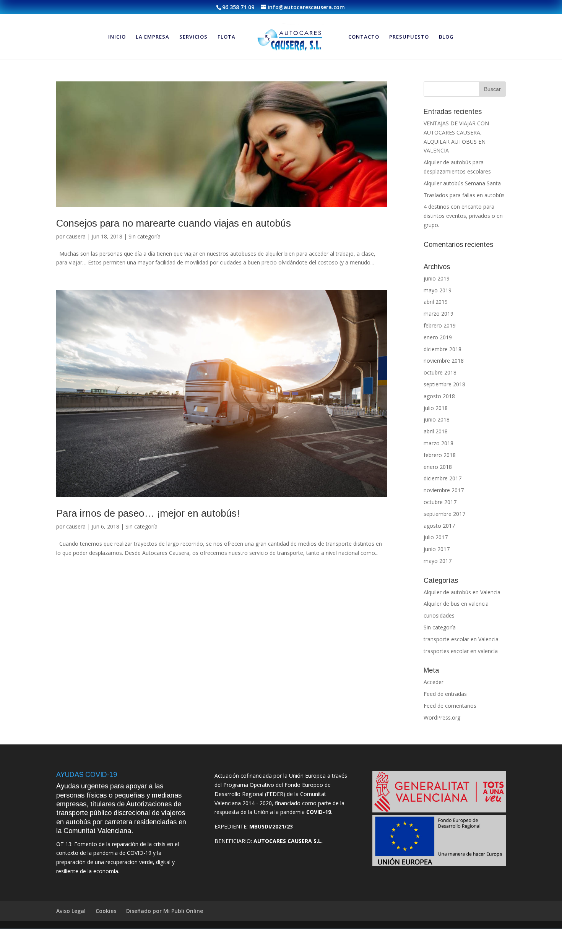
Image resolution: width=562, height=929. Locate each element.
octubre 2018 (440, 372)
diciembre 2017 (442, 478)
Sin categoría (144, 236)
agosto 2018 (439, 396)
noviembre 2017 (444, 490)
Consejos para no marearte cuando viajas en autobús (173, 223)
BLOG (446, 37)
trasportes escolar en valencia (461, 651)
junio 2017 (437, 549)
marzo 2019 (438, 313)
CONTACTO (363, 37)
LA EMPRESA (152, 37)
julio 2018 (436, 408)
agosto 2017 (439, 525)
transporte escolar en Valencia (461, 639)
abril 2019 (436, 301)
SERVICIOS (193, 37)
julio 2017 (436, 537)
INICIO (117, 37)
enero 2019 (438, 337)
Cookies (106, 910)
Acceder (433, 682)
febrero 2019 (440, 325)
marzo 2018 (438, 443)
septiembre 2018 (444, 384)
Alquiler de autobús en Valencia (462, 592)
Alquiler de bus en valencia (456, 603)
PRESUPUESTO (409, 37)
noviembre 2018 (444, 360)
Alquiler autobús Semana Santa (462, 183)
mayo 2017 (438, 560)
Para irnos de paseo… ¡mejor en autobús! (148, 513)
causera (76, 236)
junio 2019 (437, 278)
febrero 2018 (440, 455)
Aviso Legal (71, 910)
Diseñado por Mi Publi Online (164, 910)
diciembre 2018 (442, 349)
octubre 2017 (440, 502)
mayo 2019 (438, 290)
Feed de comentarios (450, 705)
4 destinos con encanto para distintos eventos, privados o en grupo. (463, 216)
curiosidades (439, 615)
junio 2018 (437, 419)
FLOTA (227, 37)
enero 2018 (438, 466)
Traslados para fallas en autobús (464, 195)
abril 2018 (436, 431)
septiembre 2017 (444, 513)
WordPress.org (442, 717)
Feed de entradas (445, 693)
